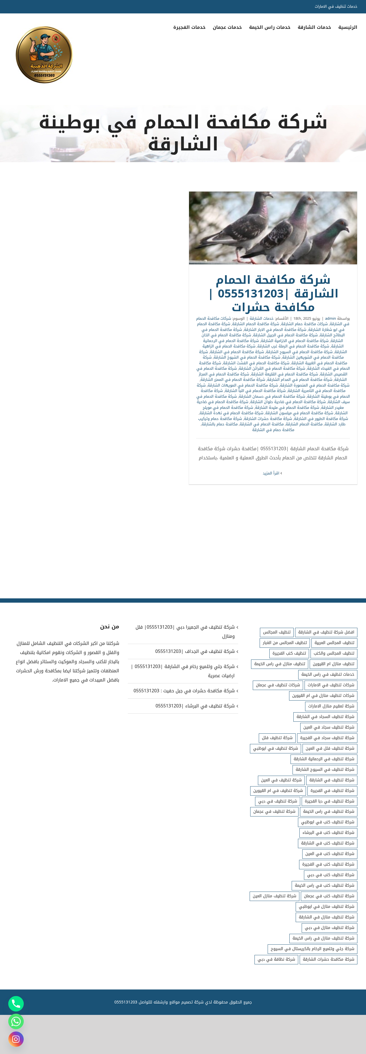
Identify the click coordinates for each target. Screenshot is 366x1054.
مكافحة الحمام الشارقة (304, 424)
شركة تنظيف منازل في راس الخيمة (323, 938)
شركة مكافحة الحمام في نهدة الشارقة (231, 413)
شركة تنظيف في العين (281, 780)
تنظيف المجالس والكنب (334, 653)
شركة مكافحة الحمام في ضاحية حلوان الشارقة (288, 401)
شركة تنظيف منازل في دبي (329, 928)
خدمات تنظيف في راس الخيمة (327, 674)
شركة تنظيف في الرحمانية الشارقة (324, 759)
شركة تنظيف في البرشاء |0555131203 (195, 705)
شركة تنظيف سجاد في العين (328, 727)
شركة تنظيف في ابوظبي (275, 748)
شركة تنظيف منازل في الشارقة (326, 917)
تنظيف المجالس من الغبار (285, 643)
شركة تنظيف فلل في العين (330, 748)
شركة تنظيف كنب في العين (329, 854)
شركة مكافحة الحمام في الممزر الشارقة (232, 379)
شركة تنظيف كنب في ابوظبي (327, 822)
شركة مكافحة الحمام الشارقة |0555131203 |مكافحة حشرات (273, 228)
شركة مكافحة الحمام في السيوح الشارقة (299, 351)
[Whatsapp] (16, 1021)
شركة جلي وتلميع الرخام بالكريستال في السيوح (312, 949)
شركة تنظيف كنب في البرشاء (328, 832)
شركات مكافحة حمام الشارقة (304, 323)
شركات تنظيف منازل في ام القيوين (323, 695)
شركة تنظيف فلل (277, 738)
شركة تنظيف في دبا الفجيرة (329, 801)
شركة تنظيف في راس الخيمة (328, 811)
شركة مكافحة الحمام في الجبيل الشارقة (285, 335)
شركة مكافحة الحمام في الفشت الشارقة (256, 363)
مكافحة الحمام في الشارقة (262, 424)
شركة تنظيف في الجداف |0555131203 (195, 651)
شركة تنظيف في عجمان (274, 811)
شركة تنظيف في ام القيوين (278, 790)
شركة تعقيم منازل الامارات (331, 706)
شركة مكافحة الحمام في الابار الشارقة (275, 329)
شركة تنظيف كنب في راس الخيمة (324, 885)
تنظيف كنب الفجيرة (289, 653)
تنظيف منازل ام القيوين (333, 664)
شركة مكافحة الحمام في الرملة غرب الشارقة (293, 346)
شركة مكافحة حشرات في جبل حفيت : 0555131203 (184, 690)
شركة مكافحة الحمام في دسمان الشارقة (272, 396)
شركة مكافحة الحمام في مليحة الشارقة (287, 407)
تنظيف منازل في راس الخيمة (279, 664)
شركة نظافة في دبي (276, 959)
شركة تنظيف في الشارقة (331, 780)
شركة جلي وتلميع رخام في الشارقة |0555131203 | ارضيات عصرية (183, 671)
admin (330, 318)
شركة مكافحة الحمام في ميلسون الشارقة (299, 413)
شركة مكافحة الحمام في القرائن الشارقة (272, 368)
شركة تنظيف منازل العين (274, 896)
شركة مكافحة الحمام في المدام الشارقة (299, 379)
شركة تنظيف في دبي (277, 801)
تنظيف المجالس (277, 632)
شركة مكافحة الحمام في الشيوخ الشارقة (247, 357)
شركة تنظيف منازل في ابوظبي (326, 906)
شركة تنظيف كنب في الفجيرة (328, 864)
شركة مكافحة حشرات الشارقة (268, 418)
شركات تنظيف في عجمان (278, 685)
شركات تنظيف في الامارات (331, 685)
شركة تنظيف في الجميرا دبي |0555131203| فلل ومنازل (185, 632)
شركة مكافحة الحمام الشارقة (255, 323)
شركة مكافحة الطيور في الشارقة (321, 418)
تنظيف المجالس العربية (334, 643)
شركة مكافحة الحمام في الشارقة (237, 351)
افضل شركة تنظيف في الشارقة (326, 632)
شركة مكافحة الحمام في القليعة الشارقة (284, 374)
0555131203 (125, 1002)
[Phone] (16, 1003)
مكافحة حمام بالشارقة (220, 424)
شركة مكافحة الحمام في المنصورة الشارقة (314, 385)
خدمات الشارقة (262, 318)
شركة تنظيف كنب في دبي (330, 875)
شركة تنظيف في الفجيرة (332, 790)
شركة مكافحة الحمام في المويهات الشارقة (243, 385)
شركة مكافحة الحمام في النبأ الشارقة (255, 390)
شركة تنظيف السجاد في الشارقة (325, 717)
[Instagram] (16, 1039)
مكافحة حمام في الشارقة (273, 429)
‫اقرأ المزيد (272, 473)
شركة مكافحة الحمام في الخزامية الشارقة (295, 340)
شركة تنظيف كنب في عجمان (329, 896)
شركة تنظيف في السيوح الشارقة (325, 769)
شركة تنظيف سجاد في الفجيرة (327, 738)
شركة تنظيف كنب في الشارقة (327, 843)
